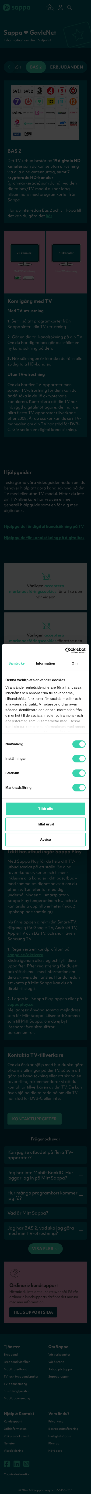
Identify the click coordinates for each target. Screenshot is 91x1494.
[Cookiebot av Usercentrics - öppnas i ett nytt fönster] (65, 651)
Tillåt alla (45, 809)
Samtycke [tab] (16, 663)
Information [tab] (45, 663)
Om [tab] (74, 663)
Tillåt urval (45, 824)
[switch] (79, 758)
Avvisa (45, 839)
